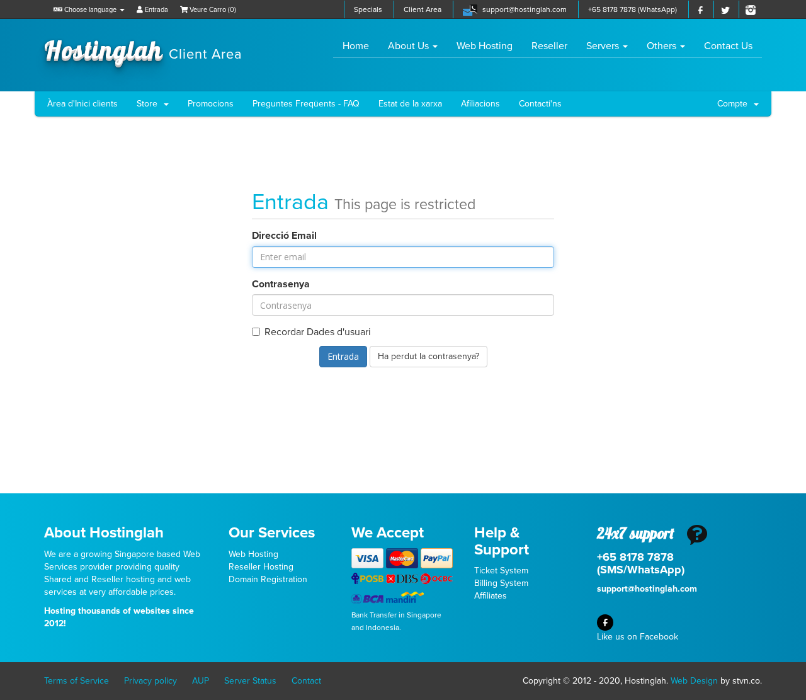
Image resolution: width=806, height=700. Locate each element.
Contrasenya (281, 284)
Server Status (250, 680)
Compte (734, 103)
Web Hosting (485, 46)
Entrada (155, 10)
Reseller (549, 46)
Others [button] (663, 46)
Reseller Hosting (261, 566)
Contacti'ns (540, 103)
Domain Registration (268, 579)
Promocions (211, 103)
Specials (368, 9)
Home (360, 45)
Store (149, 103)
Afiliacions (480, 103)
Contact (306, 680)
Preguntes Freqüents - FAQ (306, 103)
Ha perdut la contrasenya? (428, 356)
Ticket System (501, 570)
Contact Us (728, 46)
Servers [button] (604, 46)
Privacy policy (150, 680)
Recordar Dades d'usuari (317, 332)
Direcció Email (284, 235)
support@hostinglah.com (524, 9)
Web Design (694, 680)
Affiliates (490, 595)
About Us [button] (409, 46)
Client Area (422, 9)
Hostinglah (143, 49)
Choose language (90, 10)
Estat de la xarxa (410, 103)
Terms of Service (76, 680)
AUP (200, 680)
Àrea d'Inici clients (82, 103)
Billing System (501, 583)
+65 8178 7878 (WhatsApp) (632, 9)
